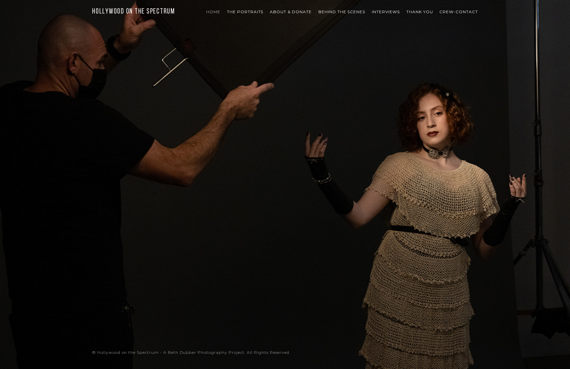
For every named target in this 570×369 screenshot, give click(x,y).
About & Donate (290, 11)
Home (213, 11)
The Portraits (245, 11)
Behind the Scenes (341, 11)
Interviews (386, 11)
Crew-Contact (458, 11)
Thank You (419, 11)
